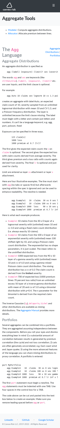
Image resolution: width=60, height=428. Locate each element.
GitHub (26, 420)
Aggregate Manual (30, 310)
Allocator (12, 33)
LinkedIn (9, 420)
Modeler (12, 30)
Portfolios (55, 55)
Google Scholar (46, 420)
